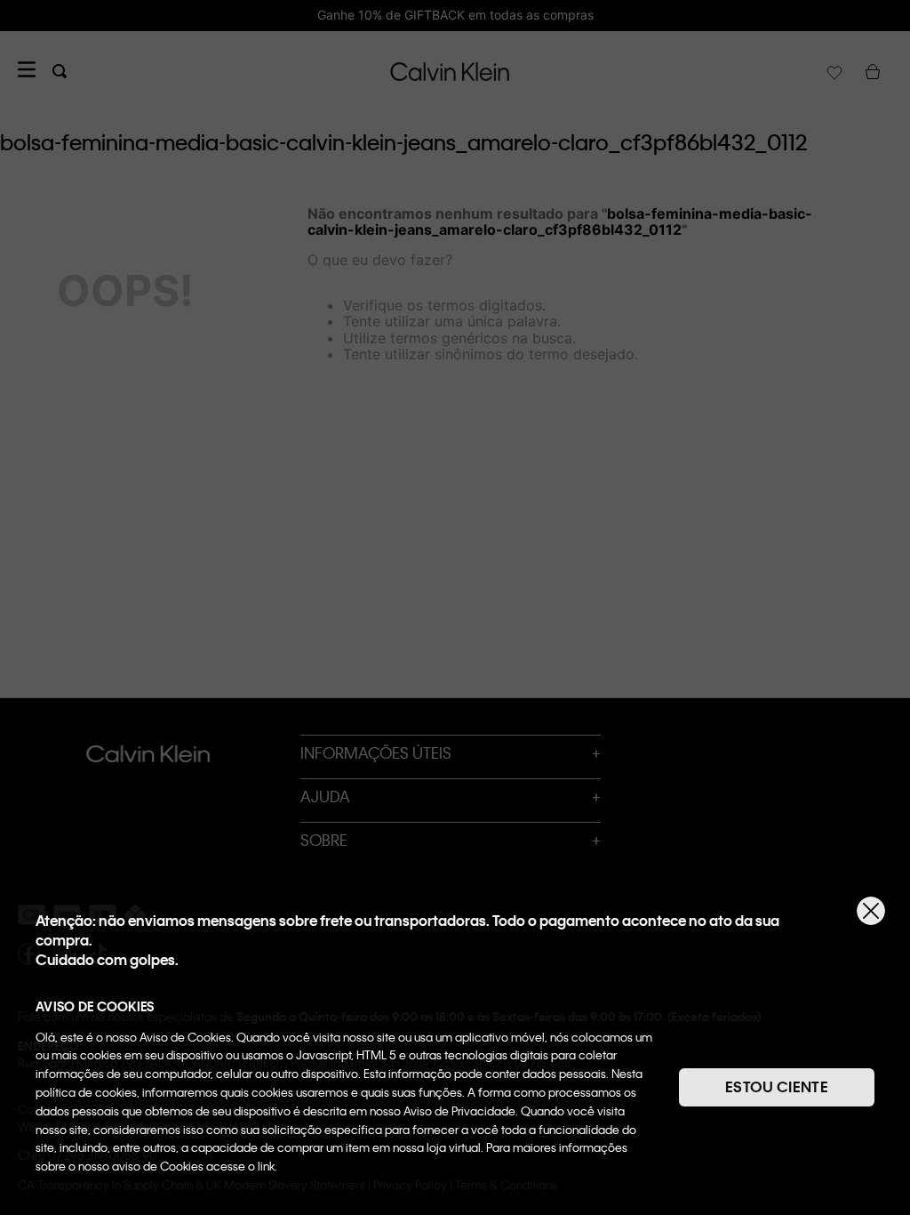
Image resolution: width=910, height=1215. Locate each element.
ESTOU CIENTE (776, 1086)
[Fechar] (871, 911)
